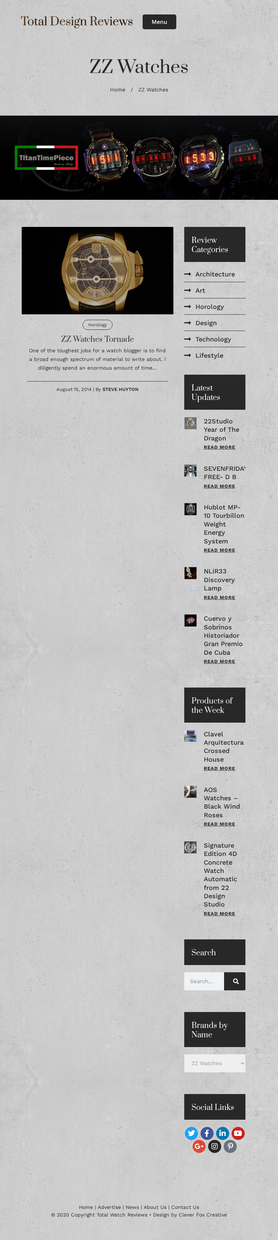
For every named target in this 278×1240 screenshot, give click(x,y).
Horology (97, 324)
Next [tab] (259, 158)
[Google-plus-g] (199, 1146)
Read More (219, 447)
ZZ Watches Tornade (97, 339)
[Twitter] (191, 1133)
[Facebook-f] (207, 1133)
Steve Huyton (120, 389)
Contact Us (185, 1207)
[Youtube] (238, 1133)
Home (117, 90)
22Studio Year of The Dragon (221, 429)
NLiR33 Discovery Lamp (219, 579)
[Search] (234, 981)
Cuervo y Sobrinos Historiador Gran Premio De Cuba (223, 635)
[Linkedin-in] (222, 1133)
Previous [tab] (18, 158)
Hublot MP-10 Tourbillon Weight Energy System (224, 524)
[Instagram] (214, 1146)
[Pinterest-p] (230, 1146)
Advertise (109, 1207)
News (132, 1207)
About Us (155, 1207)
